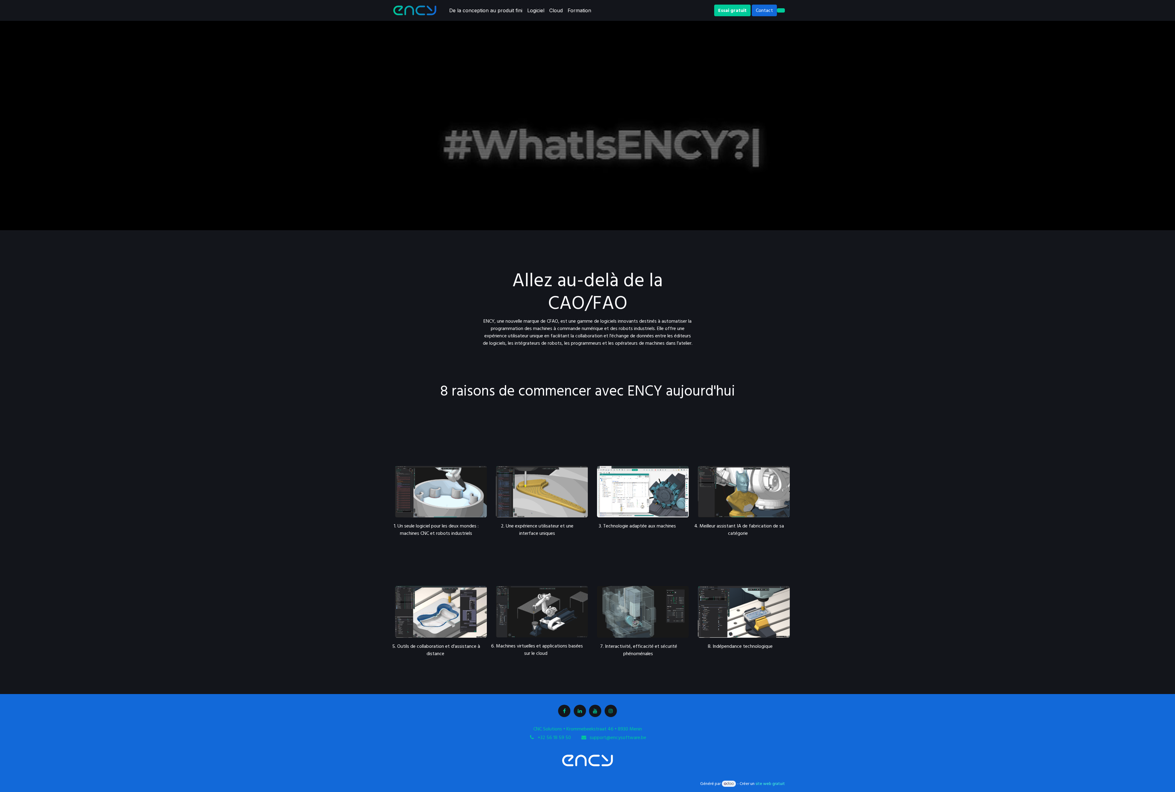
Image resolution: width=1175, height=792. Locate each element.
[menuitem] (486, 10)
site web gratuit (770, 784)
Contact (764, 10)
